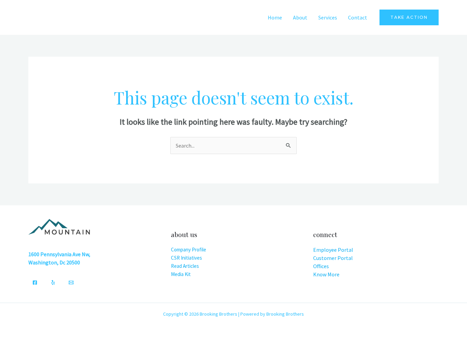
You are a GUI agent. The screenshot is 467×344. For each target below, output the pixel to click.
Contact (357, 17)
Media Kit (181, 274)
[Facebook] (34, 282)
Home (275, 17)
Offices (321, 266)
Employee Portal (333, 249)
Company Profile (188, 249)
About (300, 17)
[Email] (71, 282)
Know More (326, 274)
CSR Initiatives (186, 257)
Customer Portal (333, 257)
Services (327, 17)
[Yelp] (52, 282)
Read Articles (185, 266)
